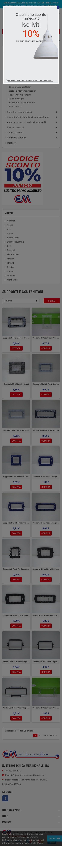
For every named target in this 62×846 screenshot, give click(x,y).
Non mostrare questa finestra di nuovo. (30, 80)
